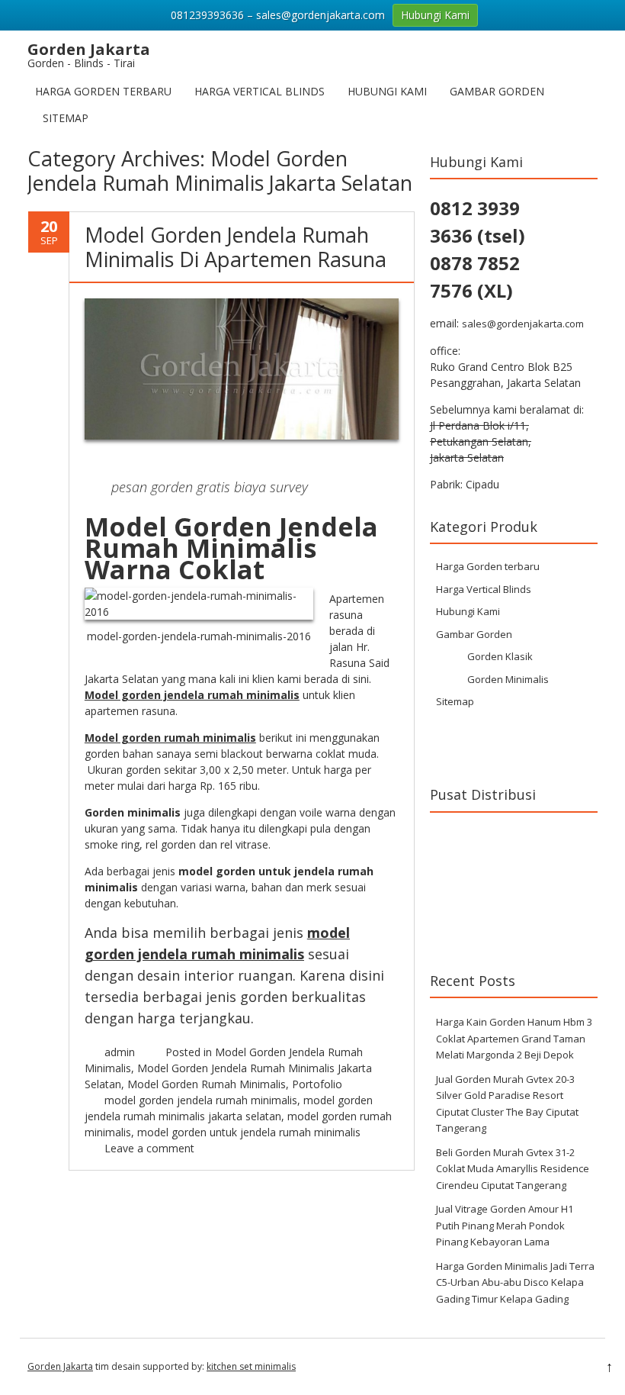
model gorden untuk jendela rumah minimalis (249, 1132)
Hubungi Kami (387, 91)
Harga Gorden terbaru (103, 91)
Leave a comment (149, 1148)
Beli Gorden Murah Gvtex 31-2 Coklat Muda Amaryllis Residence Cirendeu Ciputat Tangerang (512, 1168)
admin (119, 1052)
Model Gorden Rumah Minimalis (206, 1084)
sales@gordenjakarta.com (523, 323)
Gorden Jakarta (60, 1366)
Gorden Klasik (500, 656)
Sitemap (65, 118)
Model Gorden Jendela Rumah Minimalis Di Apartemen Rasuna (235, 247)
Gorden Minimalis (508, 679)
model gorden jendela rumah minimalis (200, 1100)
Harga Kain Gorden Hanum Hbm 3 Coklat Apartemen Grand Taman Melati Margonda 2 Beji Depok (514, 1038)
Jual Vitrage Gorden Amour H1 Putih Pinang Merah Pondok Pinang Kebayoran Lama (504, 1225)
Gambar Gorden (497, 91)
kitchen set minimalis (251, 1366)
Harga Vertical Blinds (259, 91)
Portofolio (317, 1084)
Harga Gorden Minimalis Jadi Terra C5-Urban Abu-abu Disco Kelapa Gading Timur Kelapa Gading (515, 1282)
